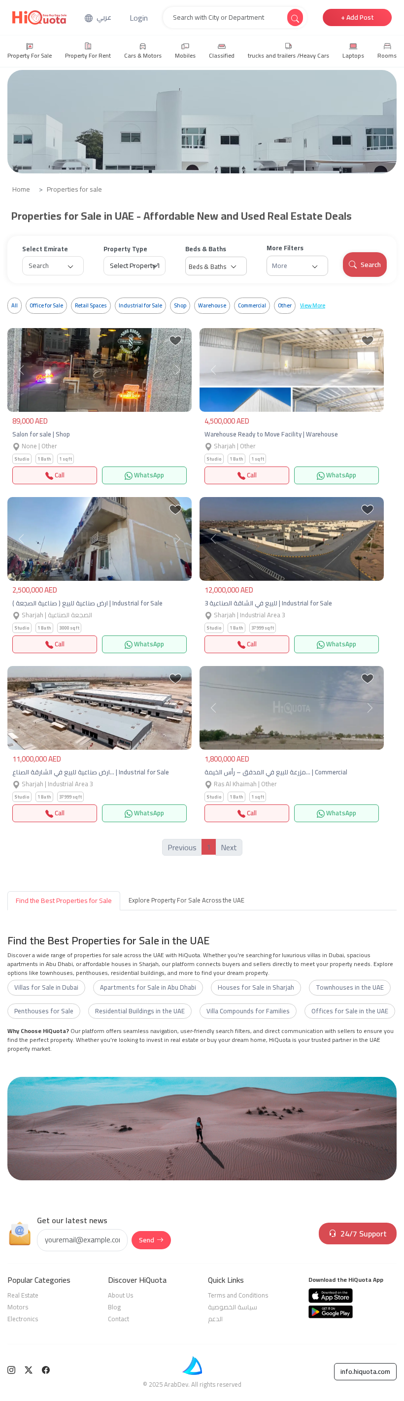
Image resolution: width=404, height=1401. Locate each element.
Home (21, 189)
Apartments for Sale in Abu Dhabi (148, 987)
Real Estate (22, 1295)
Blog (114, 1307)
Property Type (125, 249)
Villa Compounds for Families (248, 1011)
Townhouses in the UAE (350, 987)
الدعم (215, 1319)
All (14, 305)
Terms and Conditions (238, 1295)
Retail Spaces (91, 305)
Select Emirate (45, 249)
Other (285, 305)
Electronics (22, 1319)
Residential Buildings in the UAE (140, 1011)
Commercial (252, 305)
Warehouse (212, 305)
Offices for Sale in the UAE (349, 1011)
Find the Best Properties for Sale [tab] (64, 900)
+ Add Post (357, 17)
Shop (180, 305)
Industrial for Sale (140, 305)
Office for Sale (46, 305)
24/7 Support (363, 1233)
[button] (139, 18)
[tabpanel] (202, 993)
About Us (120, 1295)
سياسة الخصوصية (232, 1307)
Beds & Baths (205, 249)
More (279, 265)
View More (312, 305)
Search (371, 264)
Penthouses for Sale (43, 1011)
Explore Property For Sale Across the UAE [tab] (186, 900)
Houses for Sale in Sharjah (256, 987)
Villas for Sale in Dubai (46, 987)
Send (146, 1240)
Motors (17, 1307)
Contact (118, 1319)
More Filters (285, 248)
